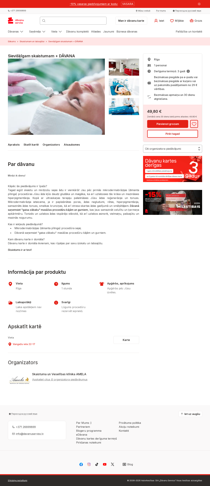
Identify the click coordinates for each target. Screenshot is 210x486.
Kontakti (124, 430)
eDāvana (81, 434)
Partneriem (83, 426)
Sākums (12, 41)
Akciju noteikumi (129, 426)
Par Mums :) (84, 422)
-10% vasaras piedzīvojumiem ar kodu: (94, 4)
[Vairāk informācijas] (188, 71)
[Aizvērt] (199, 4)
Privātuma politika (130, 422)
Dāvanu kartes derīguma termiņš (96, 438)
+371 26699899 (26, 427)
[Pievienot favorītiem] (194, 124)
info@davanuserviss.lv (30, 433)
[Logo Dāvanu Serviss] (19, 22)
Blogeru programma (88, 430)
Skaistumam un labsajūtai (32, 41)
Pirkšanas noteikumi (88, 442)
